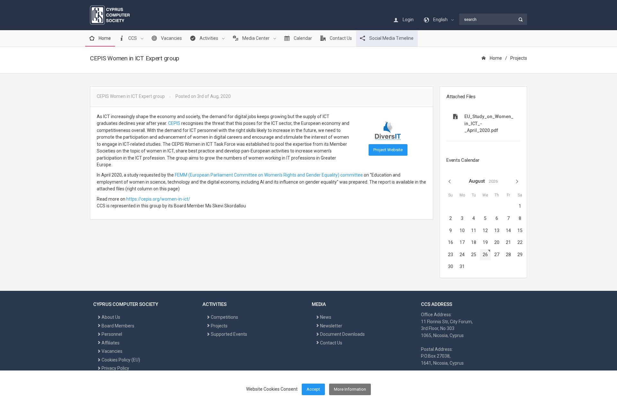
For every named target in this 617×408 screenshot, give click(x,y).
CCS (132, 38)
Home (104, 38)
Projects (518, 58)
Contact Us (340, 38)
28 (508, 254)
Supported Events (229, 334)
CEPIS (174, 123)
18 (473, 242)
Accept (313, 389)
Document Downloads (342, 334)
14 (508, 230)
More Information (350, 389)
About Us (111, 317)
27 (496, 254)
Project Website (388, 149)
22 (520, 242)
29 (520, 254)
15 (520, 230)
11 (473, 230)
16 (450, 242)
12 (485, 230)
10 (462, 230)
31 (462, 266)
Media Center (256, 38)
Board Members (118, 325)
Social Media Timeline (391, 38)
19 (485, 242)
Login (408, 19)
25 (473, 254)
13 (496, 230)
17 (462, 242)
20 (496, 242)
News (325, 317)
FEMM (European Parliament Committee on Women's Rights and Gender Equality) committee (269, 175)
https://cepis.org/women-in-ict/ (158, 199)
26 (485, 254)
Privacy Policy (115, 368)
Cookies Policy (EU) (121, 359)
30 (450, 266)
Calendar (302, 38)
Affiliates (111, 342)
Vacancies (171, 38)
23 (450, 254)
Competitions (224, 317)
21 (508, 242)
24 (462, 254)
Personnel (112, 334)
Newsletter (331, 325)
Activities (209, 38)
